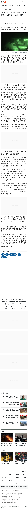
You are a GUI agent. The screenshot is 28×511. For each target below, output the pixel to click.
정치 (3, 468)
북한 (17, 471)
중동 (19, 254)
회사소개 (3, 486)
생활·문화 (3, 477)
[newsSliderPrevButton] (22, 393)
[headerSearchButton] (20, 2)
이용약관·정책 (19, 486)
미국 (3, 254)
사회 (10, 468)
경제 (17, 468)
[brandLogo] (3, 1)
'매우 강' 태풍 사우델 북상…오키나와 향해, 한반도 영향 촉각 (13, 404)
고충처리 (25, 486)
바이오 (24, 474)
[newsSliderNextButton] (25, 393)
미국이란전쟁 (13, 254)
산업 (3, 474)
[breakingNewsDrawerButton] (23, 2)
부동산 (10, 474)
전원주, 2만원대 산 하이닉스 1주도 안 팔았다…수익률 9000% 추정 (12, 397)
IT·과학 (17, 474)
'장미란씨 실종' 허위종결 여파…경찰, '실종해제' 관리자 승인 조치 (12, 417)
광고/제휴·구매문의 (10, 486)
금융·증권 (24, 471)
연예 (2, 432)
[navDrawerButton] (26, 2)
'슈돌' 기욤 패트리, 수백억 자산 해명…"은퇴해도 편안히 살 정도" (13, 410)
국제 (2, 9)
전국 (3, 471)
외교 (10, 471)
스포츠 (3, 450)
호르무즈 (4, 257)
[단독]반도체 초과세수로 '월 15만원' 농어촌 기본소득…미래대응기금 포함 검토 (13, 423)
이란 (7, 254)
